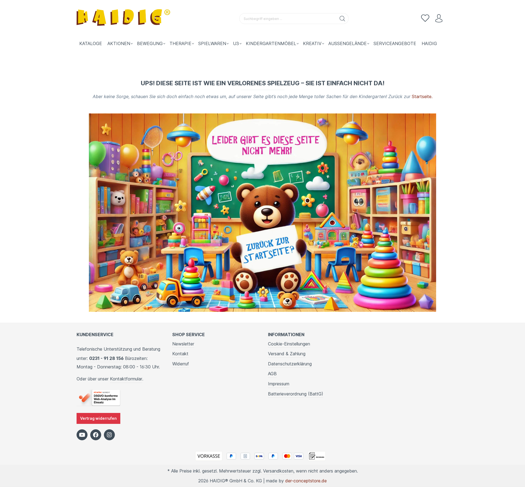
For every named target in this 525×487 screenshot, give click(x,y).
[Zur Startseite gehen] (124, 19)
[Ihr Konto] (439, 18)
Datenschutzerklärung (290, 363)
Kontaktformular (126, 379)
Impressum (278, 383)
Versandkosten (278, 471)
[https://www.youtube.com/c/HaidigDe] (82, 434)
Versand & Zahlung (286, 353)
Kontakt (180, 353)
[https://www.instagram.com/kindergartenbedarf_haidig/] (109, 434)
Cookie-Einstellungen (289, 344)
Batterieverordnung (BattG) (295, 394)
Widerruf (180, 363)
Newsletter (183, 344)
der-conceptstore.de (306, 480)
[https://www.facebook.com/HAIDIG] (95, 434)
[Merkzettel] (425, 18)
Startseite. (422, 96)
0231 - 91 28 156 (106, 358)
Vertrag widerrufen (98, 418)
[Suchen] (342, 18)
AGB (272, 373)
